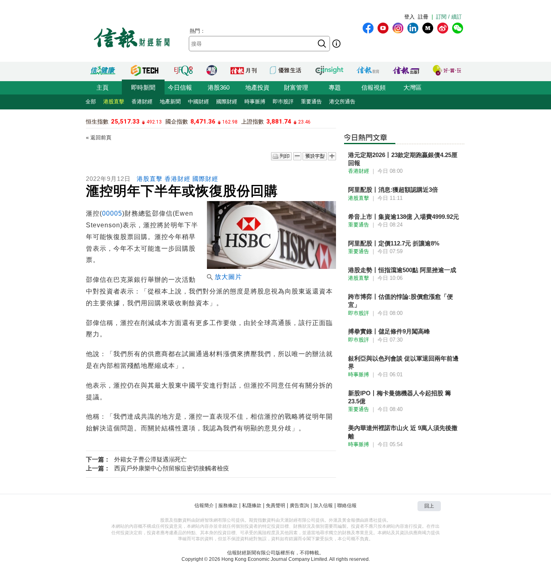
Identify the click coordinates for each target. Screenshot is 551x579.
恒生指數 (97, 121)
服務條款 (228, 505)
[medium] (427, 28)
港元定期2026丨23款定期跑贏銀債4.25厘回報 (402, 158)
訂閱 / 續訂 (449, 17)
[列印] (281, 156)
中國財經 (198, 102)
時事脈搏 (254, 102)
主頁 (102, 87)
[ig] (397, 28)
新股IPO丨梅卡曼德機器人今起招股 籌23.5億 (399, 397)
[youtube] (383, 28)
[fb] (368, 28)
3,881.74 (278, 121)
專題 (335, 87)
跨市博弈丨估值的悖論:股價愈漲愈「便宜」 (400, 300)
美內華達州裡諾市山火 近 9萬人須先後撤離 (402, 431)
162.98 (230, 122)
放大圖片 (228, 276)
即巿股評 (283, 102)
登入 (409, 17)
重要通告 (311, 102)
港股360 (219, 87)
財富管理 (296, 87)
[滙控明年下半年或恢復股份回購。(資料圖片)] (271, 266)
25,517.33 (125, 121)
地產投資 (257, 87)
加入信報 (323, 505)
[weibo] (442, 28)
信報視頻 (373, 87)
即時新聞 (143, 87)
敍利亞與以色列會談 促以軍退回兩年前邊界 (403, 362)
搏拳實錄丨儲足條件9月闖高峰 (389, 331)
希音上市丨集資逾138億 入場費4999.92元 (403, 216)
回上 (429, 506)
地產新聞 (170, 102)
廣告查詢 (299, 505)
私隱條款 (251, 505)
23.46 (304, 122)
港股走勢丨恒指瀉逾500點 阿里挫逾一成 (402, 269)
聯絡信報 (347, 505)
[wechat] (457, 28)
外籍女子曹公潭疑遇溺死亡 (150, 459)
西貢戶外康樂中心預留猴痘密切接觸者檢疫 (171, 468)
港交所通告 (342, 102)
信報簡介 (204, 505)
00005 (112, 213)
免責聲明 (275, 505)
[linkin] (412, 28)
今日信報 (180, 87)
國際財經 (226, 102)
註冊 (423, 17)
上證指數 (252, 121)
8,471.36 (202, 121)
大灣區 (412, 87)
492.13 (154, 122)
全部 (91, 102)
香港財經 (141, 102)
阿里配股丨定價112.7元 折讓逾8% (393, 243)
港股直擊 (113, 102)
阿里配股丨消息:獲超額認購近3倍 (393, 189)
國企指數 (176, 121)
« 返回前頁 (98, 137)
